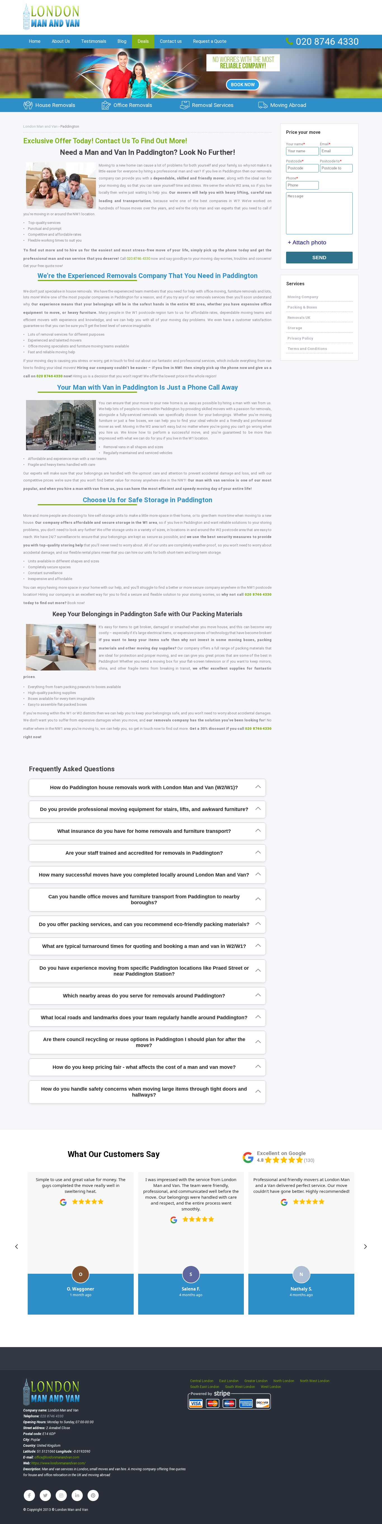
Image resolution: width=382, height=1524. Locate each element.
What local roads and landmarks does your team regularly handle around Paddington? (144, 1017)
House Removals (55, 105)
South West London (240, 1387)
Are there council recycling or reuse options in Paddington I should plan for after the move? (144, 1042)
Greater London (256, 1381)
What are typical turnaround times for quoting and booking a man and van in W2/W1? (144, 946)
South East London (204, 1387)
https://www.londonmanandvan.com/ (58, 1463)
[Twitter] (45, 1495)
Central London (201, 1381)
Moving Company (302, 297)
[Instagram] (61, 1495)
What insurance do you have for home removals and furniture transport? (144, 831)
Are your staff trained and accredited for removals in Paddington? (144, 853)
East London (229, 1381)
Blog (121, 41)
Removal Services (213, 105)
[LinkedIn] (77, 1495)
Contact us (171, 41)
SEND (319, 257)
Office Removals (133, 105)
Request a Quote (210, 41)
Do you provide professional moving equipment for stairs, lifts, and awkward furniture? (144, 809)
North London (283, 1381)
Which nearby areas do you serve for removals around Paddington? (144, 996)
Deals (143, 41)
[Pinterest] (93, 1495)
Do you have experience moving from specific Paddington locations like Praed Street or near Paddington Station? (144, 971)
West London (271, 1387)
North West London (314, 1381)
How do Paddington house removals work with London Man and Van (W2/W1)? (144, 787)
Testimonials (93, 41)
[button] (16, 1246)
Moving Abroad (288, 105)
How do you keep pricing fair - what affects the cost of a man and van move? (144, 1067)
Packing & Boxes (302, 307)
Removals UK (298, 317)
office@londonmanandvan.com (56, 1457)
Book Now (243, 84)
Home (35, 41)
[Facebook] (29, 1495)
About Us (61, 41)
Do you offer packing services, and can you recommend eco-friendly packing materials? (144, 924)
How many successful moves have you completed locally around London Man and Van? (144, 875)
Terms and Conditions (307, 349)
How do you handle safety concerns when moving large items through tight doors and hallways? (144, 1092)
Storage (294, 328)
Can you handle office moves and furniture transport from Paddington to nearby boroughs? (144, 899)
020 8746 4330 (138, 258)
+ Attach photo (307, 242)
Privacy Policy (300, 338)
